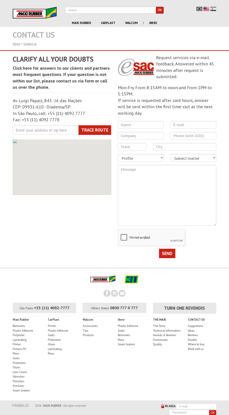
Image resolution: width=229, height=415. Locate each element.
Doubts (192, 340)
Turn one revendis (184, 308)
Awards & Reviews (164, 335)
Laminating (20, 340)
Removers (19, 326)
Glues (16, 367)
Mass (16, 353)
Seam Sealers (21, 390)
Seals (16, 358)
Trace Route (94, 130)
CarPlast (53, 320)
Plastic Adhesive (23, 331)
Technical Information (166, 331)
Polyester (19, 335)
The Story (159, 326)
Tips (85, 331)
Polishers (18, 381)
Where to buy (196, 344)
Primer (17, 344)
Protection (19, 363)
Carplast (108, 23)
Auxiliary (18, 386)
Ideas (191, 331)
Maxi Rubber (81, 23)
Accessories (90, 326)
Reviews (193, 335)
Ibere (153, 23)
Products (88, 335)
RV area (170, 406)
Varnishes (19, 376)
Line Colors (20, 372)
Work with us (196, 349)
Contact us (30, 44)
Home (16, 44)
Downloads (160, 340)
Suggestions (195, 326)
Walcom (131, 23)
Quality (157, 344)
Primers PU (19, 349)
